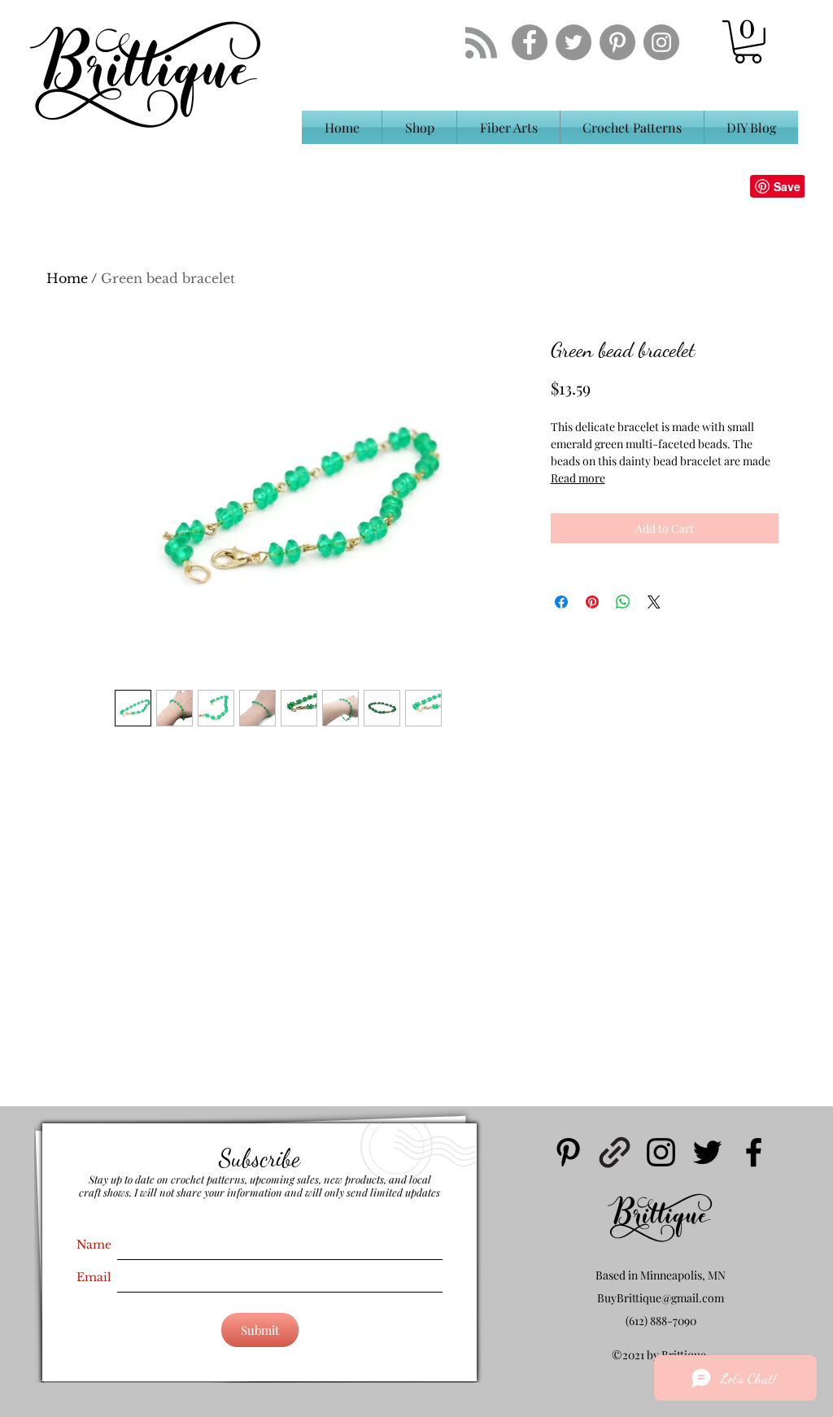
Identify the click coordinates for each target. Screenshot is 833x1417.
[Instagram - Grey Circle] (661, 42)
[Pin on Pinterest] (592, 602)
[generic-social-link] (614, 1152)
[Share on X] (654, 602)
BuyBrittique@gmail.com (660, 1298)
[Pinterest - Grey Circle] (617, 42)
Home (67, 278)
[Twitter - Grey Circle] (573, 42)
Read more (578, 478)
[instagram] (661, 1152)
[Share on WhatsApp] (623, 602)
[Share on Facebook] (561, 602)
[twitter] (707, 1152)
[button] (748, 41)
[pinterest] (568, 1152)
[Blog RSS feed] (481, 43)
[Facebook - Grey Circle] (529, 42)
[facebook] (754, 1152)
